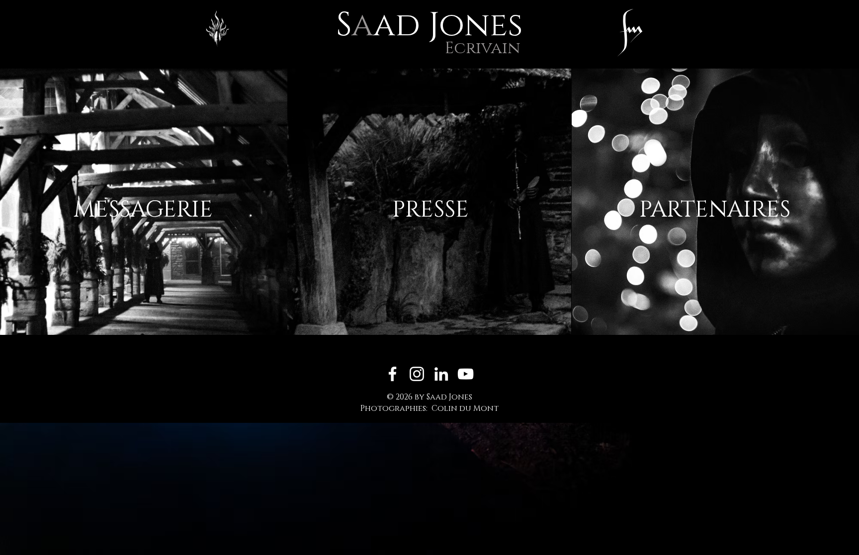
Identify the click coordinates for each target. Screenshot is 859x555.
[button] (629, 33)
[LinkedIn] (441, 374)
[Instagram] (417, 374)
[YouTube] (465, 374)
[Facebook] (392, 374)
